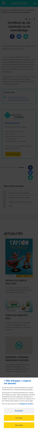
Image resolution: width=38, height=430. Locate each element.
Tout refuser (19, 418)
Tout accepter (19, 425)
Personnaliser (19, 411)
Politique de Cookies (26, 404)
